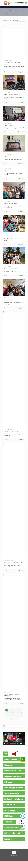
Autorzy (16, 20)
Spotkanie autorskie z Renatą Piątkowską (13, 562)
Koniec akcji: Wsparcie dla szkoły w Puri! (13, 94)
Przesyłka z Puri (7, 156)
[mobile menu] (26, 3)
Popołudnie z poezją (8, 125)
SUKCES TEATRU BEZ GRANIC (10, 203)
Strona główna (6, 13)
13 (12, 715)
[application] (14, 738)
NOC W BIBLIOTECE (8, 236)
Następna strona (13, 718)
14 (15, 715)
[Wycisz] (21, 743)
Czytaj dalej (21, 72)
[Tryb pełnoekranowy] (23, 743)
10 (15, 712)
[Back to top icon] (14, 852)
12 (21, 712)
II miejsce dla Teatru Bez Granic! (11, 268)
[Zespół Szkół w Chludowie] (14, 3)
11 (18, 712)
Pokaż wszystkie (21, 21)
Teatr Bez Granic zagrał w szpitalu (11, 431)
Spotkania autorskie (8, 300)
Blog (13, 13)
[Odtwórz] (4, 743)
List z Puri (6, 170)
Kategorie (5, 20)
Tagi (10, 20)
